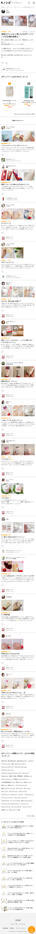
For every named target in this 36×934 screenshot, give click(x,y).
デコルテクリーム (28, 794)
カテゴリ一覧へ (31, 815)
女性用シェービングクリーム (21, 779)
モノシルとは (22, 924)
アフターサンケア (5, 763)
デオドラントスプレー (20, 763)
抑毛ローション (27, 782)
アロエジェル (13, 794)
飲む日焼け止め (12, 760)
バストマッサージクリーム (20, 797)
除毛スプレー (11, 785)
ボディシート (25, 773)
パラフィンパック (26, 806)
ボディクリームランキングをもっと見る (24, 114)
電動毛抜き (20, 776)
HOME (18, 920)
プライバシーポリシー (21, 928)
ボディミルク (27, 788)
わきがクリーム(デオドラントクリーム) (11, 773)
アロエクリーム (5, 794)
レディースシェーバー (7, 779)
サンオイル (30, 760)
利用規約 (12, 928)
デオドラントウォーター (7, 770)
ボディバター (4, 791)
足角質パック (4, 809)
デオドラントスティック (7, 767)
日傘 (12, 763)
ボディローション (13, 791)
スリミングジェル (5, 803)
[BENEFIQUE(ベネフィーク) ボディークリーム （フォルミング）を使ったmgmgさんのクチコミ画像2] (21, 21)
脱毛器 (10, 776)
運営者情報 (5, 928)
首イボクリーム (15, 803)
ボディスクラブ (28, 800)
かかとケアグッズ (5, 806)
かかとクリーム (13, 809)
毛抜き (15, 776)
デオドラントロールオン (21, 767)
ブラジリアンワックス (21, 785)
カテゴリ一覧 (14, 924)
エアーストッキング (16, 806)
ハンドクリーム (24, 803)
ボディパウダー (23, 791)
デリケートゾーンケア (7, 797)
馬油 (22, 800)
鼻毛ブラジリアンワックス (8, 788)
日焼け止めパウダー (22, 760)
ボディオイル (19, 788)
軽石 (19, 809)
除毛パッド (4, 785)
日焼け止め (4, 760)
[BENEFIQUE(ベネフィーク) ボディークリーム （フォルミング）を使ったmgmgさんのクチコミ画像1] (7, 21)
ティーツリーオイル (15, 800)
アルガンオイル (5, 800)
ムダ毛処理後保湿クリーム (8, 782)
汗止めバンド (4, 776)
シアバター (21, 794)
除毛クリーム (19, 782)
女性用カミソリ (28, 776)
